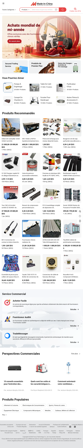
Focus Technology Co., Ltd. (41, 437)
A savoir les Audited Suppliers (38, 426)
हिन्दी (40, 433)
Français (45, 431)
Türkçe (54, 433)
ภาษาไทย (46, 433)
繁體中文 (31, 431)
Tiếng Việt (62, 433)
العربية (24, 433)
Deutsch (61, 431)
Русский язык (9, 433)
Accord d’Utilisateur (44, 424)
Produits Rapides (22, 426)
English (15, 431)
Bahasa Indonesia (73, 433)
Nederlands (32, 433)
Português (70, 431)
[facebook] (70, 426)
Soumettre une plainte (6, 424)
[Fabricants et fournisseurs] (41, 4)
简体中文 (22, 431)
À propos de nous (21, 424)
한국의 (18, 433)
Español (53, 431)
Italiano (78, 431)
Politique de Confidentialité (61, 424)
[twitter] (75, 426)
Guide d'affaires (61, 426)
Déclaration (32, 424)
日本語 (38, 431)
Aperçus (52, 426)
